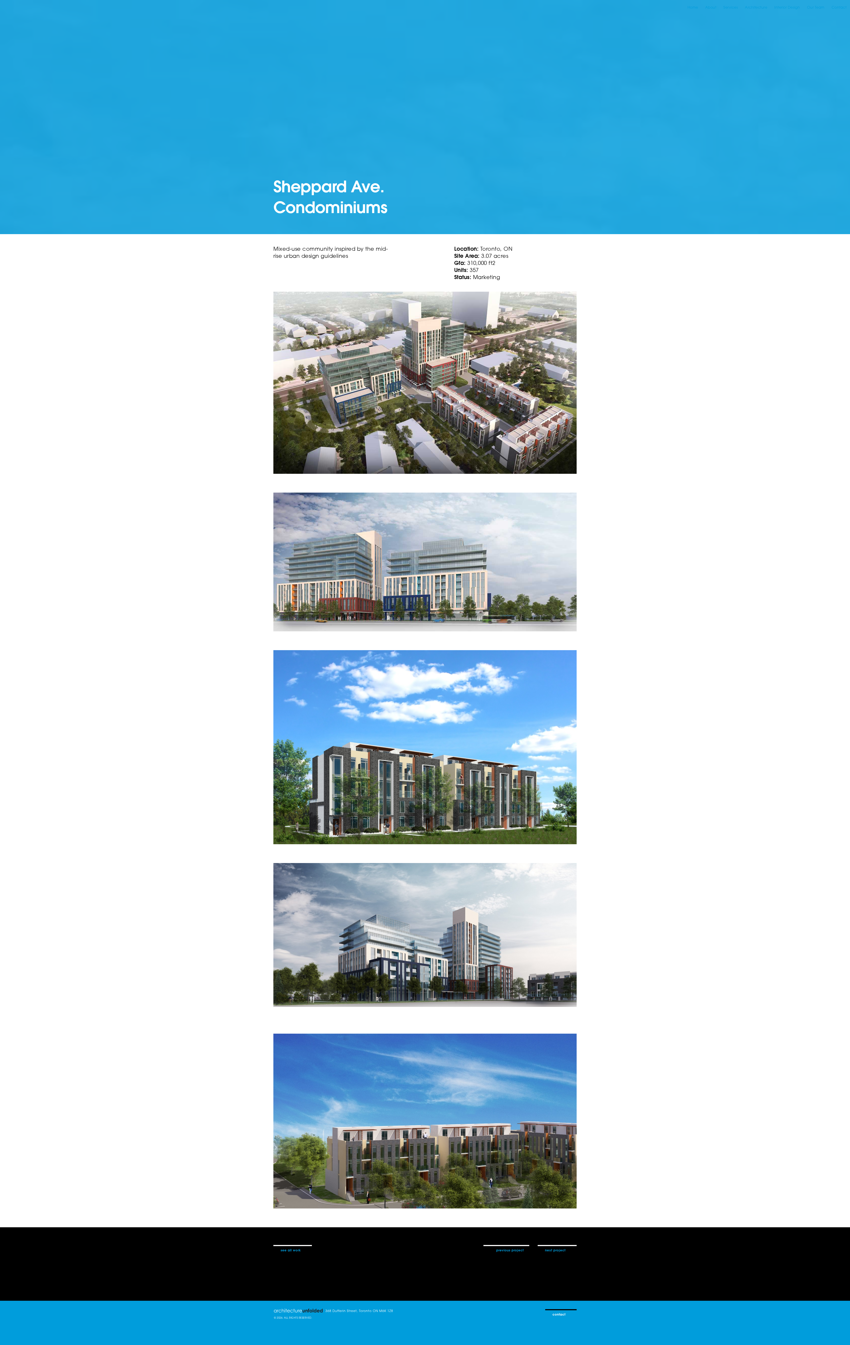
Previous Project (510, 1250)
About (711, 7)
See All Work (291, 1250)
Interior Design (787, 7)
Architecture (756, 7)
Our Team (816, 7)
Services (730, 7)
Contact (839, 7)
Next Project (555, 1250)
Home (693, 7)
